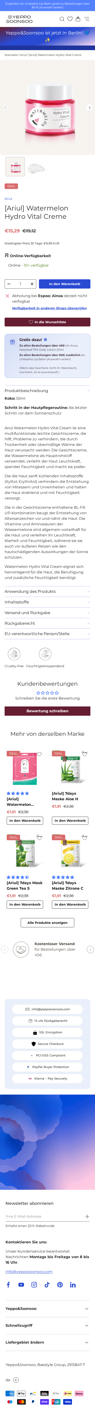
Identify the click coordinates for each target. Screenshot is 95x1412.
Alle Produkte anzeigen (47, 923)
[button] (76, 19)
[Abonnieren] (83, 1216)
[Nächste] (89, 107)
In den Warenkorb (64, 284)
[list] (47, 107)
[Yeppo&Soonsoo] (47, 1142)
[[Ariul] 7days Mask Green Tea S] (25, 853)
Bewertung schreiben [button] (47, 711)
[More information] (45, 340)
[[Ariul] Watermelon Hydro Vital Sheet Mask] (25, 769)
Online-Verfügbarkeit (30, 256)
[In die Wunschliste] (39, 754)
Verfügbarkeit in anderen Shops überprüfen (49, 308)
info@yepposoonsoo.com (29, 1271)
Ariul (23, 55)
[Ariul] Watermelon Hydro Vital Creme (55, 55)
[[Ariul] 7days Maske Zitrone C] (70, 853)
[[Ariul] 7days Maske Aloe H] (70, 769)
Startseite (11, 55)
